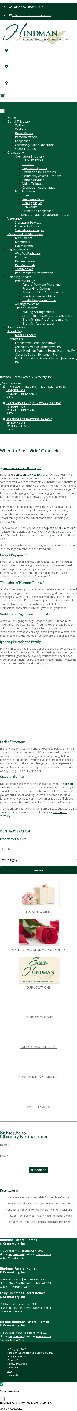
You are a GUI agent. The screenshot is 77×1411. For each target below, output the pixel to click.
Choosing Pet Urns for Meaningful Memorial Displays (39, 1209)
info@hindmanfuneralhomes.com (31, 15)
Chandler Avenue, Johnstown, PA (38, 347)
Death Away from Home (39, 300)
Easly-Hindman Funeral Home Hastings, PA (45, 351)
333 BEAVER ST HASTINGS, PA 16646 (36, 80)
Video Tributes (25, 149)
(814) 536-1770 (22, 67)
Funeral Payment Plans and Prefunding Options (41, 286)
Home (11, 118)
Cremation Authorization (39, 187)
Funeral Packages (27, 226)
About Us (14, 331)
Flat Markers (24, 246)
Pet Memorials (25, 265)
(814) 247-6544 (22, 83)
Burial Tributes (18, 121)
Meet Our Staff (25, 335)
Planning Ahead (18, 277)
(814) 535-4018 (22, 51)
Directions (12, 1367)
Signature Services (28, 222)
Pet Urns (21, 257)
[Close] (2, 111)
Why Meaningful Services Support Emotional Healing (39, 1203)
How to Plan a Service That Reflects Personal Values (39, 1215)
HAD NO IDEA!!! (32, 160)
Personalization (26, 137)
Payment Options (34, 168)
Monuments (23, 238)
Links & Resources (17, 1364)
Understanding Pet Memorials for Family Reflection (38, 1197)
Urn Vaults (29, 207)
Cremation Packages (29, 230)
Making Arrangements (38, 312)
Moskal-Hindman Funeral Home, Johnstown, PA (46, 360)
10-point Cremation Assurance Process (42, 215)
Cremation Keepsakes (37, 211)
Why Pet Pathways (28, 253)
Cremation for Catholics (39, 172)
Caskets (20, 129)
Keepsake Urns (33, 199)
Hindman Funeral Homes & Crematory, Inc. (30, 1352)
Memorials (22, 242)
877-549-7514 (43, 1254)
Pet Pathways (16, 250)
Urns (25, 195)
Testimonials (24, 269)
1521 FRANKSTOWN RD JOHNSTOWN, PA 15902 (43, 47)
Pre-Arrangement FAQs (38, 296)
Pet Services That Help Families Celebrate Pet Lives (38, 1222)
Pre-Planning (24, 281)
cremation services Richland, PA (32, 474)
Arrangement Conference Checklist (47, 316)
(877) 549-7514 (35, 7)
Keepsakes (22, 141)
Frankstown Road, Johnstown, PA (38, 343)
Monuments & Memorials (25, 234)
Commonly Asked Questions (34, 145)
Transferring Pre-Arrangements (45, 319)
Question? (12, 1360)
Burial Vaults (24, 133)
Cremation (14, 153)
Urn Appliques (32, 203)
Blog (9, 1371)
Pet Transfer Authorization (34, 273)
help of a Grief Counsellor (59, 528)
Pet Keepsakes (25, 261)
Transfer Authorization (38, 323)
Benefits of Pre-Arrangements (43, 292)
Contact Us (15, 339)
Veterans (13, 219)
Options (20, 125)
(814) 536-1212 (16, 1336)
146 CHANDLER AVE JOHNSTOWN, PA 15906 (40, 63)
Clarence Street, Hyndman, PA (36, 354)
